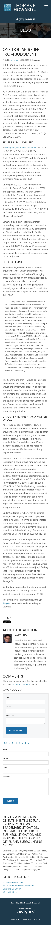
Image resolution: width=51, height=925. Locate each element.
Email (8, 707)
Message (10, 715)
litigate (6, 603)
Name (8, 698)
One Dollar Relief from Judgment (21, 52)
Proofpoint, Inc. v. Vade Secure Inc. (21, 147)
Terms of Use (15, 920)
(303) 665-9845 (27, 19)
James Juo (14, 60)
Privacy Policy (26, 920)
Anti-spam (36, 920)
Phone (6, 758)
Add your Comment (20, 684)
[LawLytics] (25, 911)
